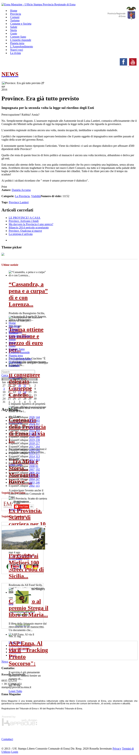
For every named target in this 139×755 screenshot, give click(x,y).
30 (19, 385)
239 (37, 440)
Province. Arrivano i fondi (24, 220)
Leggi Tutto (15, 691)
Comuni (13, 329)
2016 (32, 449)
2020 (32, 436)
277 (37, 453)
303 (37, 430)
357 (37, 423)
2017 (32, 446)
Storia (12, 342)
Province (14, 202)
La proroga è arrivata (21, 234)
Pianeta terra (16, 355)
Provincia (14, 326)
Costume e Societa (20, 23)
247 (37, 479)
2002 (32, 485)
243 (37, 449)
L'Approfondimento (20, 358)
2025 (32, 420)
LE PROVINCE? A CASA (24, 217)
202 (37, 472)
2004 (32, 479)
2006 (32, 472)
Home (12, 323)
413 (37, 427)
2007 (32, 469)
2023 (32, 427)
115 (37, 485)
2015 (32, 453)
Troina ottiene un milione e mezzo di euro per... (26, 339)
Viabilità (36, 196)
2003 (32, 482)
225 (37, 475)
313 (37, 456)
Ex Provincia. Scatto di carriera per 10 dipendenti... (27, 520)
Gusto (12, 345)
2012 (32, 462)
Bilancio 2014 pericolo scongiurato (29, 227)
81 (36, 466)
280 (37, 436)
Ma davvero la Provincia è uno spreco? (31, 224)
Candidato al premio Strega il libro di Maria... (28, 608)
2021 (32, 433)
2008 (32, 466)
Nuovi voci (15, 362)
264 (37, 446)
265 (37, 420)
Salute (12, 339)
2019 (32, 440)
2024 (32, 423)
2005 (32, 475)
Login (14, 751)
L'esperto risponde (19, 352)
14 (24, 392)
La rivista (15, 53)
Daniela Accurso (21, 190)
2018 (32, 443)
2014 (32, 456)
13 (19, 392)
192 (37, 469)
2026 (32, 417)
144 (37, 417)
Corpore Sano (17, 349)
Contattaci (7, 739)
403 (37, 459)
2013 (32, 459)
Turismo (13, 332)
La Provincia (22, 196)
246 (37, 482)
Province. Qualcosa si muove (25, 230)
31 (24, 385)
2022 (32, 430)
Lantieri (24, 202)
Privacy (117, 748)
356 (37, 433)
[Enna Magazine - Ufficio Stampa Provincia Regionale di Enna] (38, 4)
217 (37, 443)
